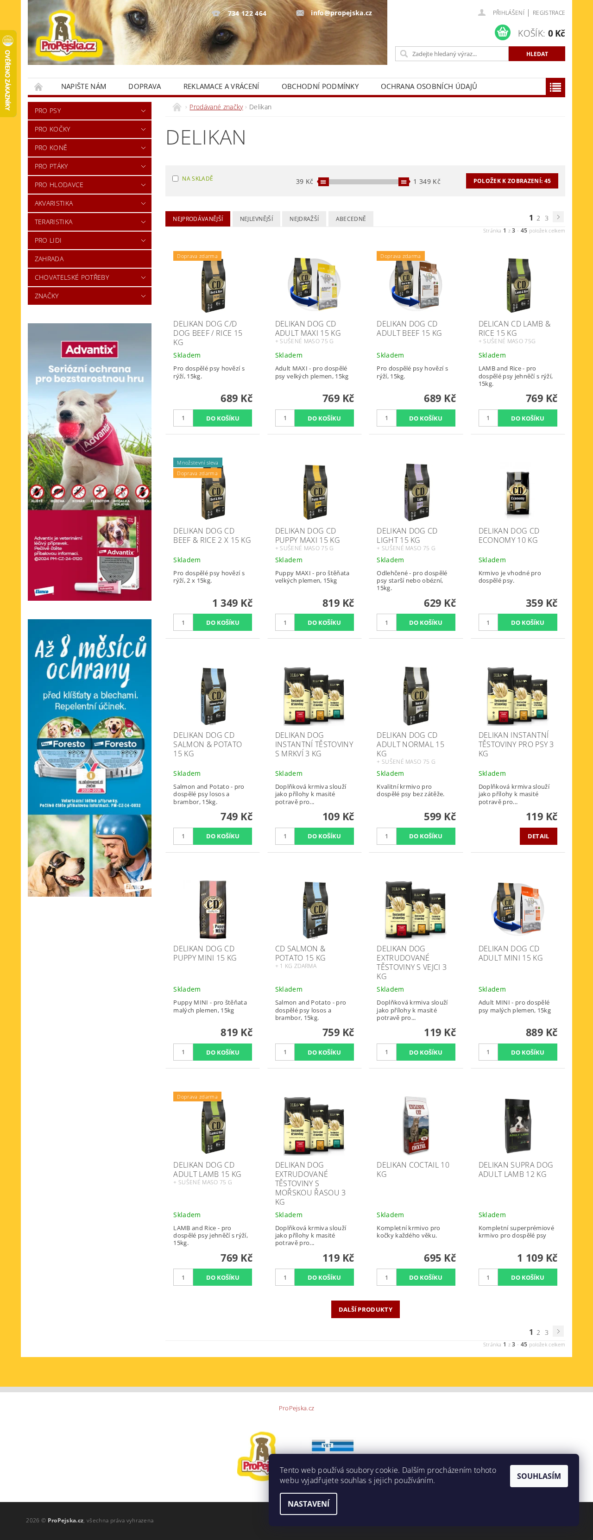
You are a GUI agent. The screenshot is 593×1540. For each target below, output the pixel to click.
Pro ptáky (51, 166)
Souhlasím (539, 1476)
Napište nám (84, 86)
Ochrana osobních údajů (429, 86)
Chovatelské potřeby (72, 277)
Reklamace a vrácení (221, 86)
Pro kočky (52, 129)
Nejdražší (304, 219)
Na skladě (197, 178)
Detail (538, 836)
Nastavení (308, 1504)
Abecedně (351, 219)
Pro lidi (48, 240)
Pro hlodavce (59, 184)
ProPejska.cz (297, 1408)
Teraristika (54, 221)
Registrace (549, 13)
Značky (47, 295)
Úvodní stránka (39, 86)
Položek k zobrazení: (512, 181)
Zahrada (49, 258)
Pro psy (48, 110)
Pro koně (51, 147)
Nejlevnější (256, 219)
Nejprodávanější (198, 219)
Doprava (144, 86)
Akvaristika (54, 203)
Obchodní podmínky (320, 86)
